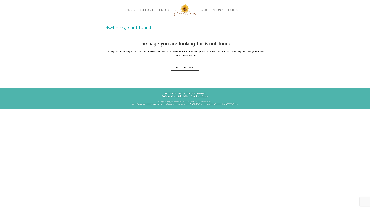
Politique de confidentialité (175, 96)
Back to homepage (185, 67)
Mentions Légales (199, 96)
